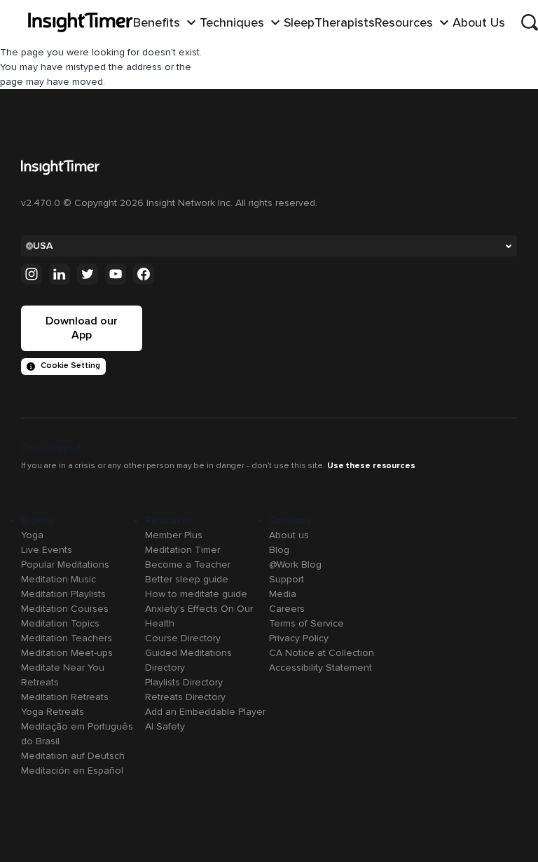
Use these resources (371, 465)
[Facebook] (143, 274)
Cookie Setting (70, 365)
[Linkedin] (59, 274)
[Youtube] (115, 274)
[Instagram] (31, 274)
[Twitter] (87, 274)
